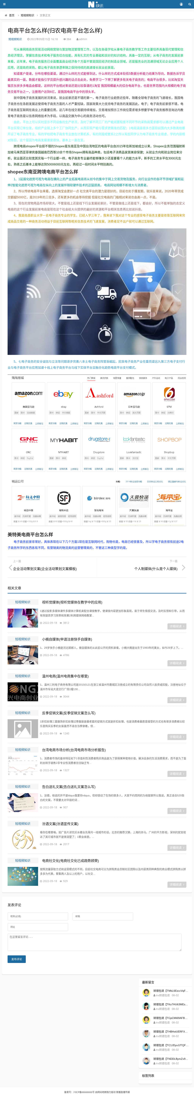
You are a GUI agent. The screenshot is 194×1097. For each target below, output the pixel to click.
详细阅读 (176, 626)
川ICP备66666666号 (84, 1092)
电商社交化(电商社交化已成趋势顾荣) (70, 861)
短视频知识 (27, 15)
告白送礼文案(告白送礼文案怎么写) (68, 787)
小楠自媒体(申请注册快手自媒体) (67, 639)
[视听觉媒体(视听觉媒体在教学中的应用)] (23, 618)
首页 (11, 15)
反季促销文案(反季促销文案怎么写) (68, 713)
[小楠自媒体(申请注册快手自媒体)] (23, 654)
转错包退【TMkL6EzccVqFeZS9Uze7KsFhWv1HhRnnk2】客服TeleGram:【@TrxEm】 (171, 990)
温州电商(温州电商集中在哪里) (65, 676)
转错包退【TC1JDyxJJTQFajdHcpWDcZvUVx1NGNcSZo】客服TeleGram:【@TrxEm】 (171, 1045)
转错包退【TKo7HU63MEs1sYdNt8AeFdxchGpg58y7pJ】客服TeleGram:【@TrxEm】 (171, 1004)
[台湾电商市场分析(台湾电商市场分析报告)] (23, 765)
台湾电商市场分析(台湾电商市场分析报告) (74, 750)
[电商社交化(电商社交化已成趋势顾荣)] (23, 876)
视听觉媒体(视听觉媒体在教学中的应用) (72, 602)
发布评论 (16, 959)
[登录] (181, 4)
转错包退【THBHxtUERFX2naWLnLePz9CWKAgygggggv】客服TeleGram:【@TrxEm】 (171, 1031)
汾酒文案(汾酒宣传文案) (60, 824)
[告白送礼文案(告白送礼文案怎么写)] (23, 802)
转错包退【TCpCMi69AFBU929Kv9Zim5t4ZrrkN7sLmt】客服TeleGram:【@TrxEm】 (171, 1017)
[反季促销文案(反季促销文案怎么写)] (23, 728)
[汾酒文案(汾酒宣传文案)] (23, 839)
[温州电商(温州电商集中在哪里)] (23, 691)
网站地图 (101, 1092)
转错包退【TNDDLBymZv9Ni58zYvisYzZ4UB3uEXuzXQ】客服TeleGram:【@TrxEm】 (171, 1058)
